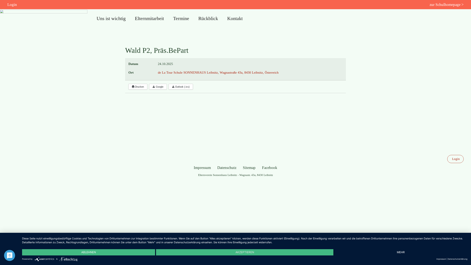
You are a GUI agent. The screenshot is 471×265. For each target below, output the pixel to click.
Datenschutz (226, 167)
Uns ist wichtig (111, 18)
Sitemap (249, 167)
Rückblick (208, 18)
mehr (401, 252)
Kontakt (235, 18)
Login (12, 4)
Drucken (139, 86)
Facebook (269, 167)
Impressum (202, 167)
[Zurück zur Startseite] (43, 20)
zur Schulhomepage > (447, 4)
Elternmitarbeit (149, 18)
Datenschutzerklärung (457, 259)
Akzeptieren (245, 252)
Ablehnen (88, 252)
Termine (181, 18)
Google (159, 86)
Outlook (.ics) (182, 86)
